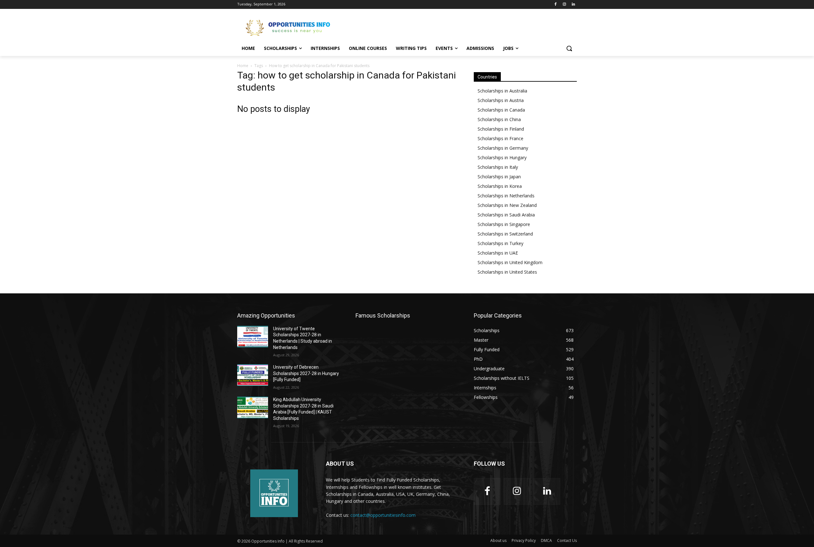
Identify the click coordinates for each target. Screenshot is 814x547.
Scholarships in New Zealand (507, 205)
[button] (569, 48)
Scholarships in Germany (503, 148)
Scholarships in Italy (498, 167)
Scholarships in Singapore (504, 224)
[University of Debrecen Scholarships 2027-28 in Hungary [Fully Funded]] (252, 375)
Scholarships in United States (507, 272)
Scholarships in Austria (501, 100)
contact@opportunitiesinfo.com (383, 515)
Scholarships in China (499, 119)
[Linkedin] (573, 4)
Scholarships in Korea (500, 186)
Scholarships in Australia (502, 91)
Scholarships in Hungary (502, 157)
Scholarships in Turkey (500, 243)
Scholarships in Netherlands (506, 196)
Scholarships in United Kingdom (510, 262)
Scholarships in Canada (501, 110)
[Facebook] (555, 4)
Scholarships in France (500, 138)
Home (242, 65)
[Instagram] (564, 4)
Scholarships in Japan (499, 177)
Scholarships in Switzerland (505, 234)
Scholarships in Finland (501, 129)
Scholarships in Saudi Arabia (506, 215)
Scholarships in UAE (498, 253)
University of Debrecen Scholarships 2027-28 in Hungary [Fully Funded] (306, 373)
